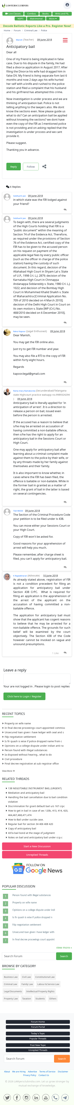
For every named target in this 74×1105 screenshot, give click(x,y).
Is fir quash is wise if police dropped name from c (33, 741)
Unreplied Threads (37, 854)
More (52, 18)
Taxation (26, 998)
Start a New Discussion (37, 846)
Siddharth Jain (19, 196)
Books (45, 13)
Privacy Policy (29, 1075)
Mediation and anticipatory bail (26, 792)
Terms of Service (47, 1071)
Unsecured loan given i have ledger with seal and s (34, 732)
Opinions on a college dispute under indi (33, 910)
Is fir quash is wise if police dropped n (32, 917)
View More (7, 770)
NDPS (20, 18)
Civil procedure (13, 759)
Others (52, 998)
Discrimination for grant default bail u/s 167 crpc (36, 806)
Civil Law (26, 976)
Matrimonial (36, 18)
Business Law (11, 976)
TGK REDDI (18, 510)
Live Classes (15, 13)
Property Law (11, 998)
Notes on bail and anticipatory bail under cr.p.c (35, 837)
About (7, 1071)
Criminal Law (10, 984)
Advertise (32, 1071)
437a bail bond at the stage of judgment (31, 833)
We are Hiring (18, 1071)
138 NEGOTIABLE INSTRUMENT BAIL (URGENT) (35, 788)
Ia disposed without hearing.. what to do (28, 754)
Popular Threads (37, 1038)
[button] (65, 41)
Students (40, 998)
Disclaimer (63, 1071)
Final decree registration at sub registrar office (32, 763)
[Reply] (65, 210)
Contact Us (44, 1075)
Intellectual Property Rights (40, 991)
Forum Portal (38, 1026)
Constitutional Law (45, 976)
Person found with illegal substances (26, 750)
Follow (31, 166)
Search (64, 956)
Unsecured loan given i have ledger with (33, 932)
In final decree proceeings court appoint (33, 939)
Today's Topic (38, 1033)
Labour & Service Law (48, 984)
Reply (13, 166)
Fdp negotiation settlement (20, 736)
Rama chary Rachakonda (24, 390)
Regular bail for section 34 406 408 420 (30, 824)
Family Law (27, 984)
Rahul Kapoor (19, 331)
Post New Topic (38, 1045)
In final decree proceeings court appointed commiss (35, 727)
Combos (31, 13)
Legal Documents (13, 991)
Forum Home (38, 1021)
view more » (64, 947)
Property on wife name (18, 723)
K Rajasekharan (20, 575)
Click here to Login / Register (24, 696)
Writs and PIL (62, 13)
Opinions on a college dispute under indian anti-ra (34, 745)
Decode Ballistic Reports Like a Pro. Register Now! (37, 26)
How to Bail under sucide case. (26, 819)
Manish (19, 39)
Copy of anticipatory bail (22, 828)
